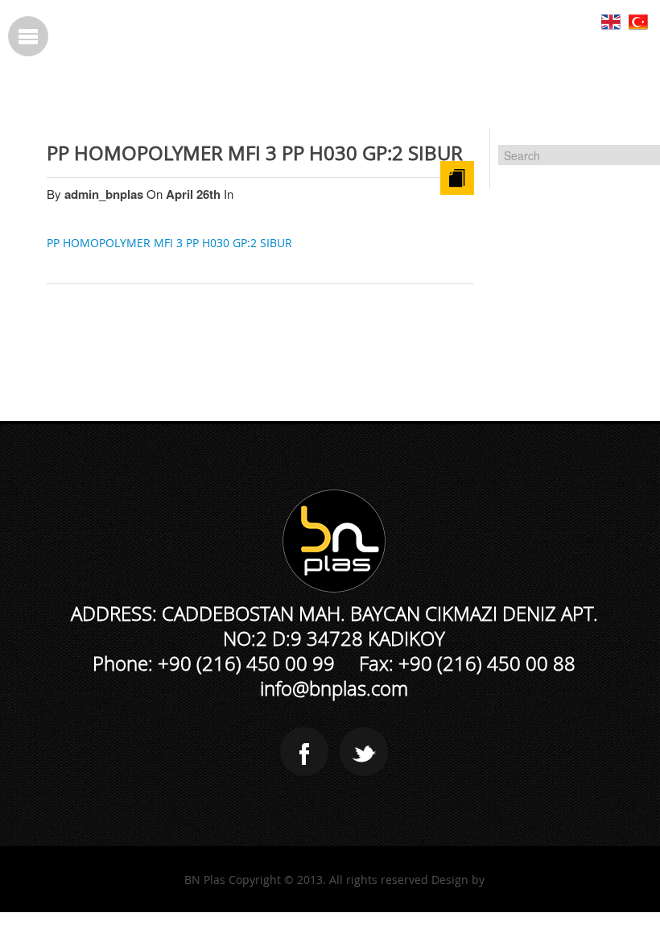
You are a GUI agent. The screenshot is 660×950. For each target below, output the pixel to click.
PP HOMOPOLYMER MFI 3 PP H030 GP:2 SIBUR (255, 153)
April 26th (195, 194)
